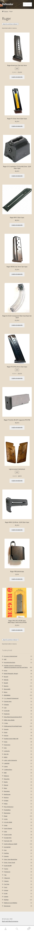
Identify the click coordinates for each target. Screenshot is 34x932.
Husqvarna (7, 745)
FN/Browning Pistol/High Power (13, 726)
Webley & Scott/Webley (10, 903)
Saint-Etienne (8, 828)
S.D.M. (6, 819)
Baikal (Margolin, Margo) (11, 673)
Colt (5, 707)
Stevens (6, 856)
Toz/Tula (6, 884)
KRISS (5, 757)
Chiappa (6, 704)
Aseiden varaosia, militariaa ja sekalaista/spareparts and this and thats (16, 666)
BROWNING (7, 695)
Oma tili (5, 929)
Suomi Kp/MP (8, 865)
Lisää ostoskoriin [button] (17, 77)
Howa (5, 742)
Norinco (6, 797)
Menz (5, 788)
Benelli (6, 683)
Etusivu (6, 11)
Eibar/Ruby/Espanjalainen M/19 (13, 717)
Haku (17, 929)
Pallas (6, 803)
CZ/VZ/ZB (6, 711)
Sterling (6, 853)
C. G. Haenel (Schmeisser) (11, 698)
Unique (6, 890)
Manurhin (6, 779)
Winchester (7, 906)
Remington (7, 813)
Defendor (7, 4)
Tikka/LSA (7, 878)
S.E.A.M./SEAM (8, 822)
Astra (5, 670)
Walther (6, 900)
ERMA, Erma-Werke (9, 720)
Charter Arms (8, 701)
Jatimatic (7, 751)
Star (5, 850)
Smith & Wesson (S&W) (10, 844)
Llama (6, 766)
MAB (5, 773)
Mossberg (7, 791)
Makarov (6, 776)
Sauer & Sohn (8, 834)
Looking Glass (8, 769)
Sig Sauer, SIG (8, 841)
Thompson (7, 872)
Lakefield (6, 763)
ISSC (5, 748)
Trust (5, 887)
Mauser (6, 785)
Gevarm (6, 729)
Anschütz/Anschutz (9, 662)
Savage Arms (7, 838)
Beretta (6, 686)
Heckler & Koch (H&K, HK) (11, 738)
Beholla (6, 680)
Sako (5, 831)
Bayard (6, 676)
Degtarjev (7, 714)
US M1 (5, 893)
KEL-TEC (6, 754)
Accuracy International (10, 656)
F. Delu (6, 723)
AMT (5, 659)
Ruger (5, 816)
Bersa (5, 692)
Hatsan (6, 735)
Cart (26, 927)
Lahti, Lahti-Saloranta (10, 760)
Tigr (5, 875)
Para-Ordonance (8, 807)
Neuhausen (7, 794)
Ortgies (6, 800)
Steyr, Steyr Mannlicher (10, 859)
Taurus (6, 869)
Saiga (5, 825)
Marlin (6, 782)
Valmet (6, 896)
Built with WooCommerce (10, 921)
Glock (5, 732)
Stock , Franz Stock (9, 862)
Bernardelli (7, 689)
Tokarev (6, 881)
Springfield (7, 847)
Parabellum (7, 810)
